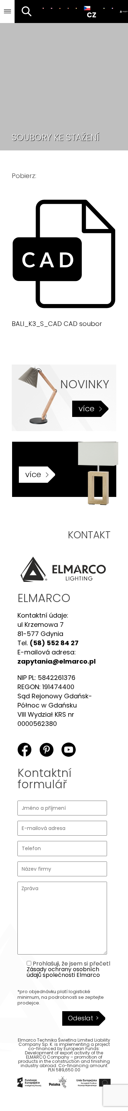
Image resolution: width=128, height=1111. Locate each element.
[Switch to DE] (60, 8)
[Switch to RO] (68, 8)
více (87, 408)
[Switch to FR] (112, 8)
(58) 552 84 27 (54, 642)
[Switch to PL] (43, 8)
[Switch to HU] (76, 8)
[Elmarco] (122, 11)
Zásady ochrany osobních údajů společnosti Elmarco (63, 972)
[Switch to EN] (51, 8)
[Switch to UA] (104, 8)
